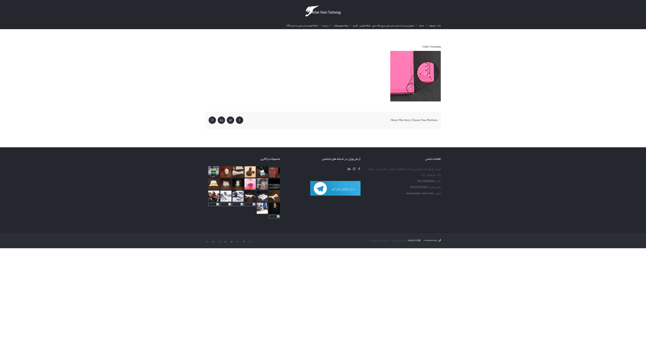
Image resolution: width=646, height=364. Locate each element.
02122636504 (425, 181)
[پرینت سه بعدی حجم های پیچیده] (250, 172)
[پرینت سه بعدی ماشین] (226, 208)
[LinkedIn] (349, 169)
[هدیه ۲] (262, 184)
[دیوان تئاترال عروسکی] (214, 196)
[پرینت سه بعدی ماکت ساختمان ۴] (226, 184)
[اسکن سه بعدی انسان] (274, 172)
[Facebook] (359, 169)
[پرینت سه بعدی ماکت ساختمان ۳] (262, 196)
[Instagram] (354, 169)
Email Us (413, 240)
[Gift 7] (262, 172)
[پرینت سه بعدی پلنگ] (250, 196)
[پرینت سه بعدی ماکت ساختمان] (226, 196)
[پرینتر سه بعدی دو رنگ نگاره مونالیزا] (214, 172)
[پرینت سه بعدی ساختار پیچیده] (274, 196)
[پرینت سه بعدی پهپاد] (262, 208)
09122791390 (418, 187)
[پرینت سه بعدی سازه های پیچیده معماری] (238, 172)
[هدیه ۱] (250, 184)
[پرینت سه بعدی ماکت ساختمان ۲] (238, 196)
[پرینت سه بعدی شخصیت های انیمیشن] (238, 184)
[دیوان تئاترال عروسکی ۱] (274, 208)
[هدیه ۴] (274, 184)
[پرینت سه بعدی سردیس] (226, 172)
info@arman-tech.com (419, 193)
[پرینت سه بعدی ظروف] (214, 184)
